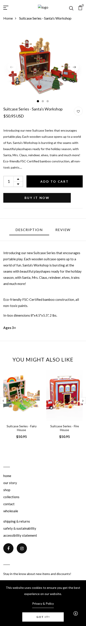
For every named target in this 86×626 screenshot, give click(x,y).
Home (8, 18)
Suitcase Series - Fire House (64, 428)
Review (63, 230)
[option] (43, 67)
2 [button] (43, 101)
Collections (11, 497)
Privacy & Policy (43, 603)
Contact (9, 504)
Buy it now (37, 198)
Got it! (43, 617)
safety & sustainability (19, 528)
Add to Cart (54, 181)
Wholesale (10, 511)
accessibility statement (20, 535)
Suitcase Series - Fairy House (22, 428)
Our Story (10, 483)
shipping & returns (16, 521)
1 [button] (38, 101)
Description (29, 230)
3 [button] (48, 101)
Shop (6, 490)
